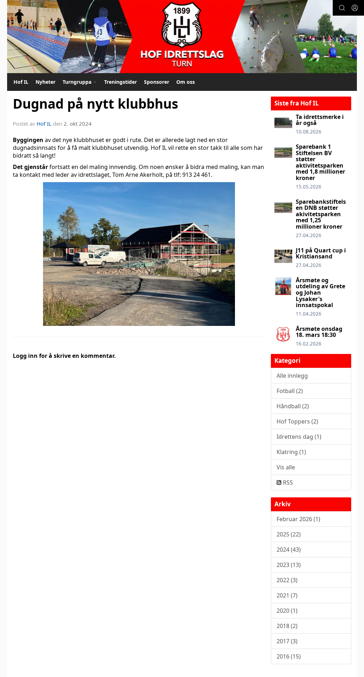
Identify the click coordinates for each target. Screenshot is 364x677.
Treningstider (120, 81)
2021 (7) (287, 595)
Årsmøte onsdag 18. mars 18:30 (319, 332)
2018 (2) (287, 626)
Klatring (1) (291, 452)
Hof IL (21, 81)
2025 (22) (289, 534)
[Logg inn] (354, 7)
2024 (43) (289, 549)
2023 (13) (289, 565)
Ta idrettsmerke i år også (320, 120)
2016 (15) (289, 656)
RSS (287, 482)
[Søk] (342, 7)
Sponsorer (156, 81)
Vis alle (286, 467)
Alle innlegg (292, 376)
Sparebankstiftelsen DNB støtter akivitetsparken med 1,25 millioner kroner (321, 214)
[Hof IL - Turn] (182, 36)
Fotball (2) (290, 391)
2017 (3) (287, 641)
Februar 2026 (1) (298, 519)
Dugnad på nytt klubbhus (95, 104)
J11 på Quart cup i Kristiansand (321, 253)
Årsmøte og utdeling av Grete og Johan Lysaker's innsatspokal (320, 292)
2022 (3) (287, 580)
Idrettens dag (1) (299, 437)
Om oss (185, 81)
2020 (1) (287, 611)
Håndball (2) (293, 406)
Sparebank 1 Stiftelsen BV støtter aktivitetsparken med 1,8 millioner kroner (320, 162)
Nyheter (45, 81)
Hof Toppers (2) (297, 421)
